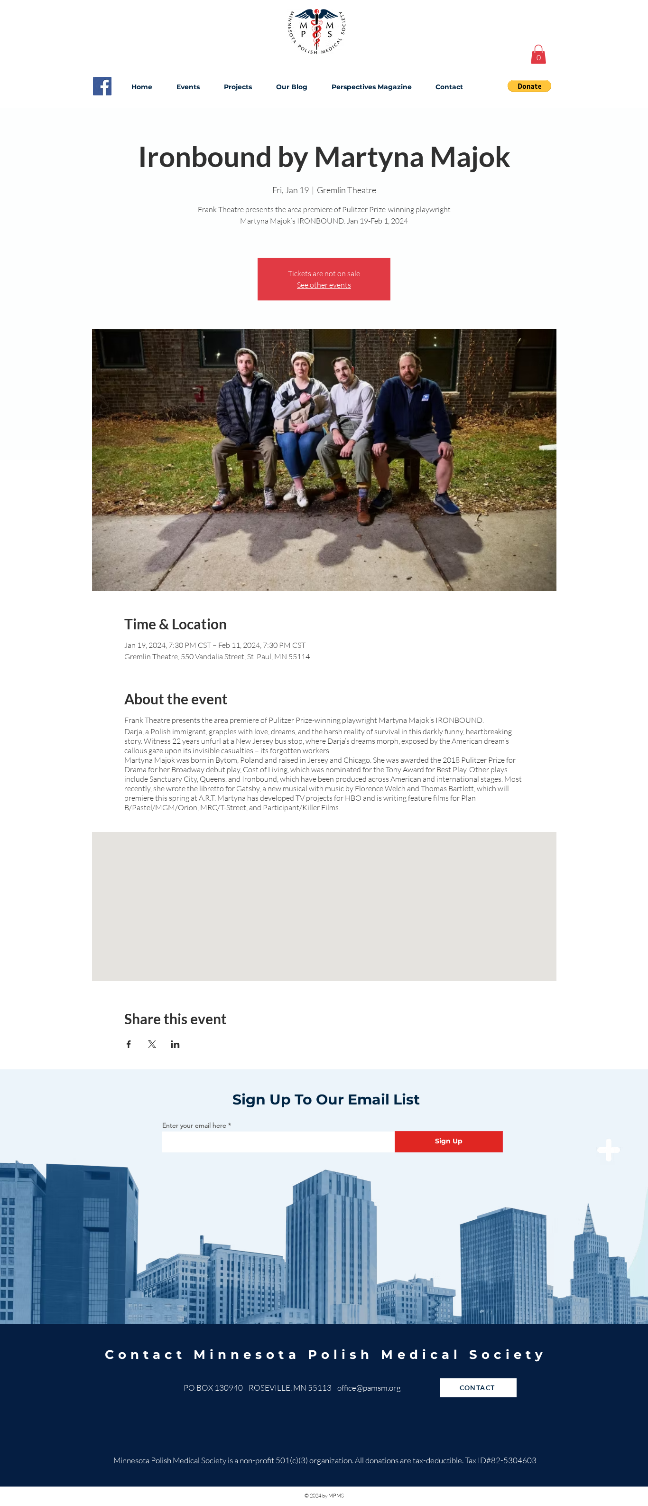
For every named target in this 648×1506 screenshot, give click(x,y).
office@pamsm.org (369, 1388)
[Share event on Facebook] (128, 1044)
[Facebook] (102, 86)
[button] (538, 54)
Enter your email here (194, 1125)
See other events (324, 285)
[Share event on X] (152, 1044)
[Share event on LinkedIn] (175, 1044)
